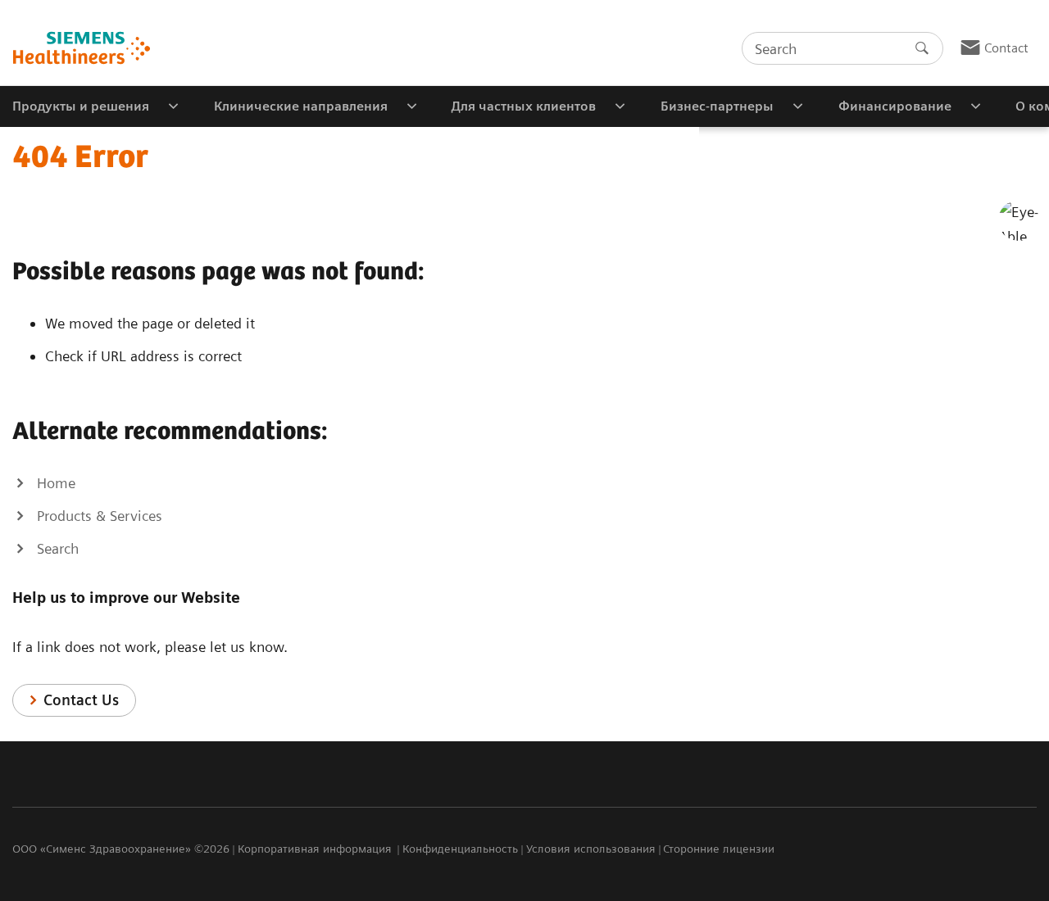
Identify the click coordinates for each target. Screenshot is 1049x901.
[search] (922, 48)
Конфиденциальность (460, 848)
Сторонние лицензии (718, 848)
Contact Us (81, 700)
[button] (1018, 220)
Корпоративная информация (316, 848)
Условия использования (591, 848)
